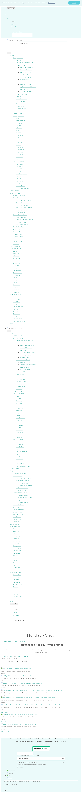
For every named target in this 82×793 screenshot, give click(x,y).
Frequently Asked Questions (39, 739)
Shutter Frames (24, 79)
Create (15, 784)
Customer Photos (67, 739)
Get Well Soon (20, 140)
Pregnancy (19, 157)
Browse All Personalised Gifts (24, 62)
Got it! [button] (74, 3)
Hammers (19, 111)
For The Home (20, 186)
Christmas (19, 132)
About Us (27, 739)
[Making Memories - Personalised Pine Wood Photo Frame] (19, 724)
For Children (20, 169)
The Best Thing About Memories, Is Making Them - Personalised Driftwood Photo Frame (27, 700)
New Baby (19, 152)
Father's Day (20, 137)
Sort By (18, 661)
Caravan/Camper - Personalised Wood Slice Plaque (16, 671)
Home (12, 55)
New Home (19, 154)
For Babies (19, 166)
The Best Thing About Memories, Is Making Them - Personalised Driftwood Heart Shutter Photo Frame (31, 693)
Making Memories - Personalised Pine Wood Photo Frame (18, 726)
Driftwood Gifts (20, 101)
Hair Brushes (20, 106)
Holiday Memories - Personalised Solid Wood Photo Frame (18, 717)
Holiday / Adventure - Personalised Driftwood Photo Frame (18, 678)
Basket (12, 24)
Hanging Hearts (24, 89)
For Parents (19, 181)
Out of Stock (5, 712)
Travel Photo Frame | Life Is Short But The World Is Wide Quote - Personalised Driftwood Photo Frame (31, 707)
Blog (59, 739)
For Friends (19, 171)
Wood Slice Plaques (25, 84)
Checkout (13, 26)
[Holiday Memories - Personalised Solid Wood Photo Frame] (19, 714)
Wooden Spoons (21, 104)
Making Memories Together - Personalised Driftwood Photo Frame (21, 685)
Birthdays (19, 128)
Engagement (20, 135)
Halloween (19, 142)
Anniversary (19, 125)
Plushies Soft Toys (21, 94)
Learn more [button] (51, 3)
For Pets (18, 183)
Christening (19, 130)
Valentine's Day (20, 120)
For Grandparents (21, 174)
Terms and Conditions (16, 739)
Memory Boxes (21, 108)
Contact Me (53, 739)
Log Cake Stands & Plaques (28, 87)
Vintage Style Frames (26, 70)
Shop (5, 641)
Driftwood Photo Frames (27, 67)
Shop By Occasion (18, 116)
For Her (18, 176)
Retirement (19, 159)
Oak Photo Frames (25, 72)
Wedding (19, 123)
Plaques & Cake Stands (23, 82)
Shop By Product (18, 60)
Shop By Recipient (18, 161)
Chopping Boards (21, 99)
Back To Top (5, 731)
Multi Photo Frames (25, 77)
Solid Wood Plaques (25, 91)
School (18, 118)
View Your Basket (9, 656)
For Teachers (20, 164)
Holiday (18, 145)
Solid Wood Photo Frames (27, 75)
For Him (18, 178)
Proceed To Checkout (21, 656)
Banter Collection (18, 113)
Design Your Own (18, 58)
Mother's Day (20, 149)
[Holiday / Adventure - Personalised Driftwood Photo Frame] (19, 676)
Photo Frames (20, 65)
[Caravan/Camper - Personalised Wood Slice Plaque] (17, 668)
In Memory (19, 147)
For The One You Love (23, 188)
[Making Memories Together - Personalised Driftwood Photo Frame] (21, 683)
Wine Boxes (20, 96)
